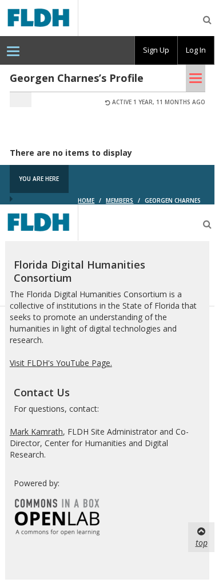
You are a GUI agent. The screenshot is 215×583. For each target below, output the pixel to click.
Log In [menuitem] (196, 50)
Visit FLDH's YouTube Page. (61, 362)
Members (119, 200)
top (202, 542)
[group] (156, 50)
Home (86, 200)
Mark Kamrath (36, 431)
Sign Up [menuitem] (156, 50)
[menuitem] (13, 50)
